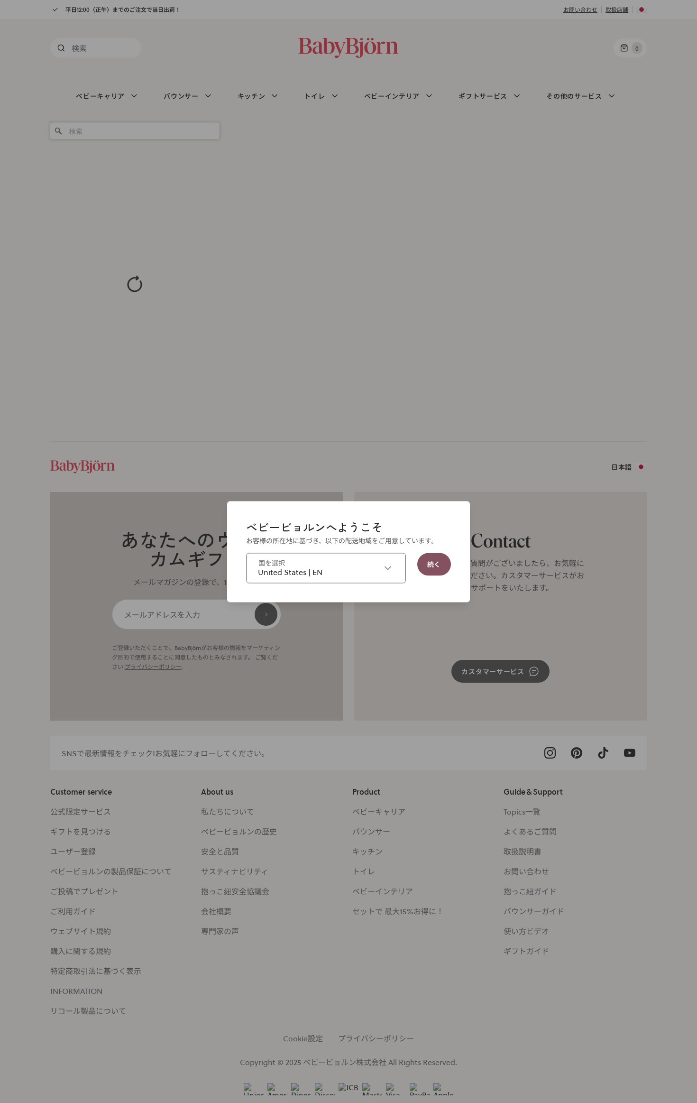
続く (434, 563)
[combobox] (326, 568)
